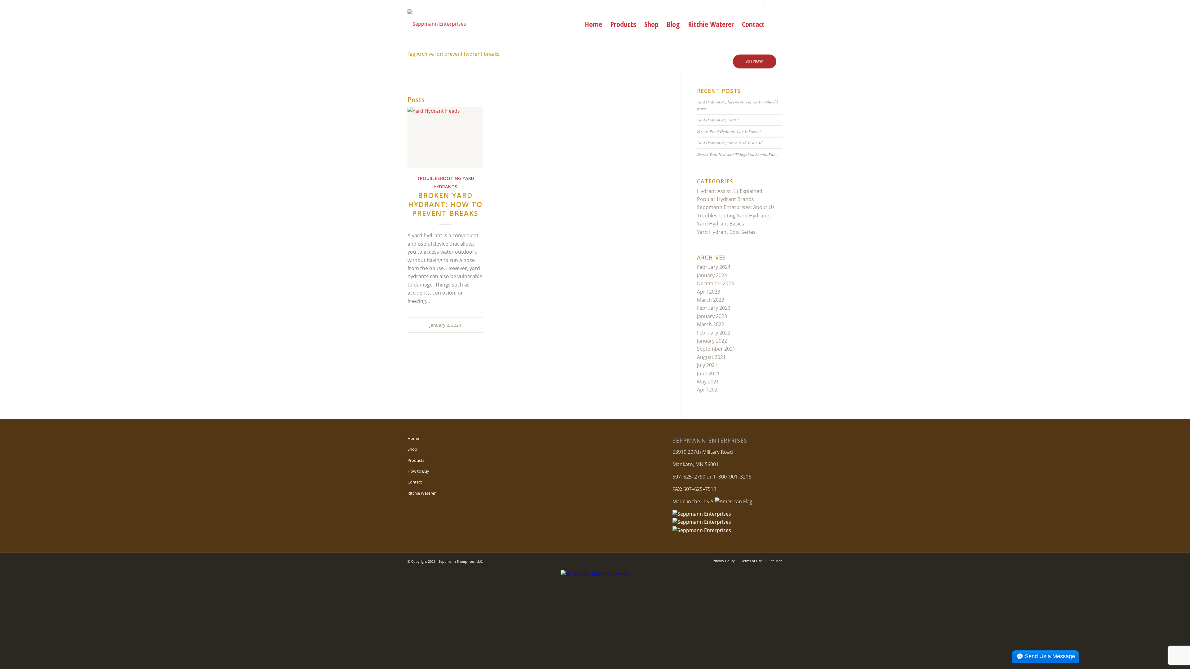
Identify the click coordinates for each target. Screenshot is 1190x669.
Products (416, 460)
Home (413, 438)
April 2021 (708, 389)
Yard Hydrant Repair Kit (718, 120)
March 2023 (710, 299)
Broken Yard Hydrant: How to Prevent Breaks (445, 204)
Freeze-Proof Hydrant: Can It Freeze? (729, 131)
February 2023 (713, 307)
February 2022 (713, 332)
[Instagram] (777, 4)
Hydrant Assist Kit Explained (729, 191)
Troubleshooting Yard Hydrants (734, 215)
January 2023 (712, 316)
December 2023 (715, 283)
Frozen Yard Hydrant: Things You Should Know (737, 154)
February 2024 (713, 267)
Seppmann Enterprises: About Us (736, 207)
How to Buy (418, 471)
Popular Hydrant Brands (725, 199)
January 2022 (712, 340)
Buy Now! (755, 61)
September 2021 (716, 348)
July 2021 (707, 365)
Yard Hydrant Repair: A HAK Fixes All (730, 143)
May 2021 (708, 381)
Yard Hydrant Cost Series (726, 232)
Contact (415, 482)
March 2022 (710, 324)
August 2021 (711, 357)
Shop (412, 449)
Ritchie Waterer (422, 493)
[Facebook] (759, 4)
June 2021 (708, 373)
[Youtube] (768, 4)
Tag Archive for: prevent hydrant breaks (454, 53)
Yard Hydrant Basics (720, 223)
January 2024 (712, 275)
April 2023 (708, 291)
